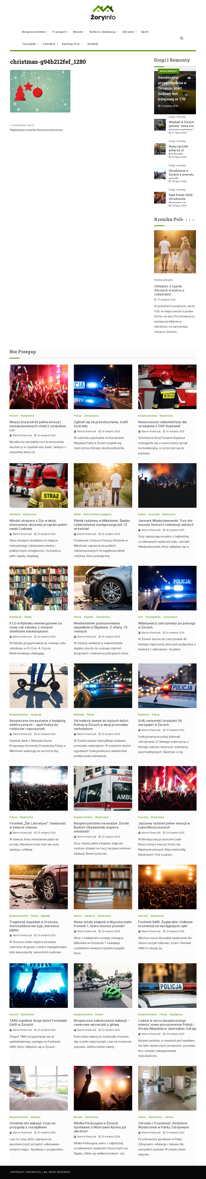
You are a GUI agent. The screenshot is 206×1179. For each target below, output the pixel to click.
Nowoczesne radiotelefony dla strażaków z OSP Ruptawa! (162, 424)
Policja (77, 415)
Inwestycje (15, 617)
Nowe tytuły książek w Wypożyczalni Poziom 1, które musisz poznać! (103, 924)
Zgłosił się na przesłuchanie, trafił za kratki (101, 424)
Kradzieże (143, 714)
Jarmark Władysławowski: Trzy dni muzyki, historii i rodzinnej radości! (166, 523)
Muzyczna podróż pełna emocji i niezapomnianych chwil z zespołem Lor (37, 426)
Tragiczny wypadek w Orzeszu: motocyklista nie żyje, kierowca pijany (34, 926)
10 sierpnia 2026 (166, 299)
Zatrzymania (91, 415)
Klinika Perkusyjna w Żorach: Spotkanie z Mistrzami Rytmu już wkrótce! (100, 1127)
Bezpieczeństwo (33, 31)
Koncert (13, 415)
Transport (59, 31)
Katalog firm (71, 43)
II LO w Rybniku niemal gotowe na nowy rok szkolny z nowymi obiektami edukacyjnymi (35, 627)
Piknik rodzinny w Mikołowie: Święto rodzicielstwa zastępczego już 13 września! (102, 525)
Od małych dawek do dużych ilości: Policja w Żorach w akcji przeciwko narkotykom (101, 725)
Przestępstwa (153, 617)
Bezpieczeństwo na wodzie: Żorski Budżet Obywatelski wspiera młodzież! (101, 827)
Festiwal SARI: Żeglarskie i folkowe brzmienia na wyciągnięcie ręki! (165, 924)
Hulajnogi (36, 714)
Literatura (89, 915)
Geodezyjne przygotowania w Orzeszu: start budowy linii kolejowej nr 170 (172, 88)
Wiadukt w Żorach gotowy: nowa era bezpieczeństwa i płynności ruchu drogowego (181, 129)
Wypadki (88, 617)
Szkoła (28, 617)
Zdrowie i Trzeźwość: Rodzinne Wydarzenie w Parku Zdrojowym (163, 1125)
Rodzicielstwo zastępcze (97, 514)
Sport (145, 31)
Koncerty (143, 817)
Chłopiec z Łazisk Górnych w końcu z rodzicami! (169, 290)
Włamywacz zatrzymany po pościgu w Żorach (166, 625)
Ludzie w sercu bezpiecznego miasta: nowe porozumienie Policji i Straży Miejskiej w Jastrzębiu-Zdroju (167, 1025)
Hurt (140, 617)
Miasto (78, 31)
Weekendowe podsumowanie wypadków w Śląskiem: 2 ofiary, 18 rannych (100, 627)
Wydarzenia (27, 415)
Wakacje (35, 1117)
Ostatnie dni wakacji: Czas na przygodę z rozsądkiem (32, 1125)
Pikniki (77, 514)
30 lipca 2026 (179, 157)
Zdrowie (128, 31)
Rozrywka (154, 514)
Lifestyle (49, 43)
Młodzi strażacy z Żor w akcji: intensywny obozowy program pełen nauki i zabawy (38, 525)
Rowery (99, 1014)
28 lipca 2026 (179, 181)
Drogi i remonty (169, 71)
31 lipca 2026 (179, 132)
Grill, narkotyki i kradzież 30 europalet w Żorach (160, 723)
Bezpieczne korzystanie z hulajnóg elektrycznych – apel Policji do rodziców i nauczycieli (37, 725)
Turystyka (29, 43)
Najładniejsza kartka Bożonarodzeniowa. (36, 130)
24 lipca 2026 (179, 205)
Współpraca (176, 1014)
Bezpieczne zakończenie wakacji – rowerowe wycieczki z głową (102, 1023)
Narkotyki (79, 714)
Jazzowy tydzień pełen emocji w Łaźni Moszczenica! (164, 825)
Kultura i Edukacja (102, 31)
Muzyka (78, 1117)
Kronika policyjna (163, 280)
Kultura (142, 514)
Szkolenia (14, 514)
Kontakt (93, 43)
